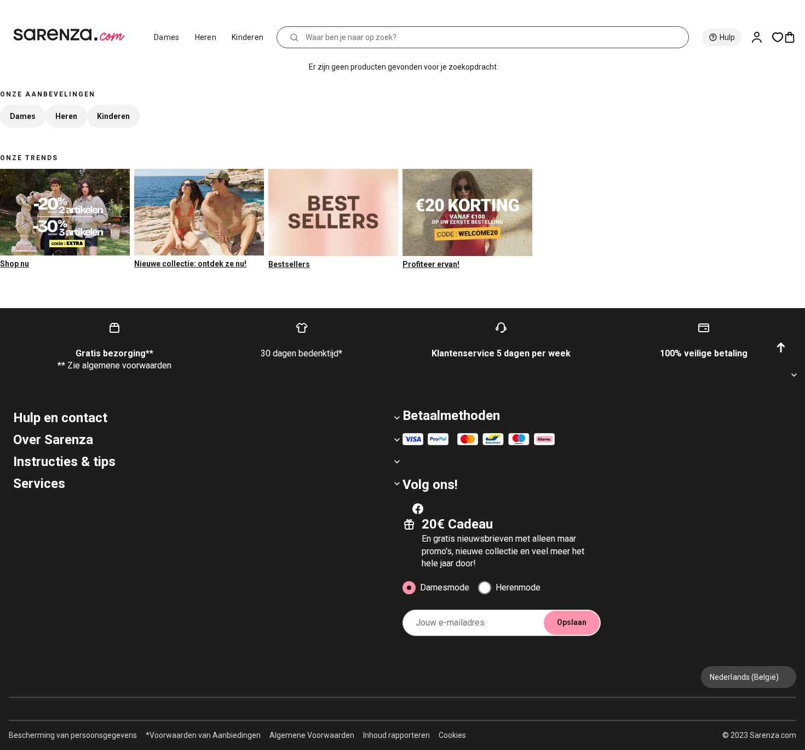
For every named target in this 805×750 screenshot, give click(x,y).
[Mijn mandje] (794, 37)
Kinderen (247, 37)
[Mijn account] (761, 37)
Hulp (727, 37)
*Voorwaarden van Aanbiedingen (203, 735)
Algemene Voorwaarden (311, 735)
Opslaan (571, 622)
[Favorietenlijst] (777, 37)
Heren (206, 37)
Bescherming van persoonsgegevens (73, 735)
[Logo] (73, 35)
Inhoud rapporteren (396, 735)
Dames (167, 37)
